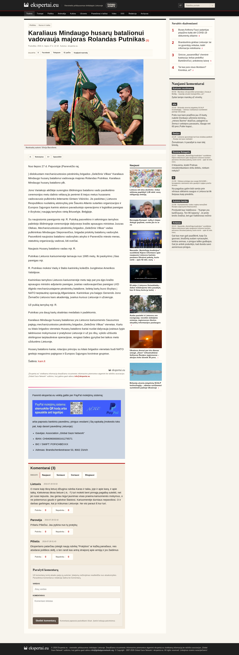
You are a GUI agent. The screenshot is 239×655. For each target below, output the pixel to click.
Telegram (56, 53)
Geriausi (75, 475)
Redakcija (133, 14)
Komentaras (39, 596)
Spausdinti (57, 157)
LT (180, 5)
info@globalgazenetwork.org (102, 650)
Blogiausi (89, 475)
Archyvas (144, 14)
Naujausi (46, 475)
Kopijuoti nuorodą (81, 53)
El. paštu (67, 53)
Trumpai (40, 14)
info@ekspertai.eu (82, 376)
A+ (48, 157)
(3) (147, 40)
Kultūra (73, 14)
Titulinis (29, 14)
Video (114, 14)
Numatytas (39, 157)
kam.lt (41, 361)
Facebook (46, 53)
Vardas (36, 584)
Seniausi (61, 475)
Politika (51, 14)
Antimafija (62, 14)
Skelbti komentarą (46, 620)
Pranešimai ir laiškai (99, 14)
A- (30, 157)
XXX (122, 14)
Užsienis (83, 14)
